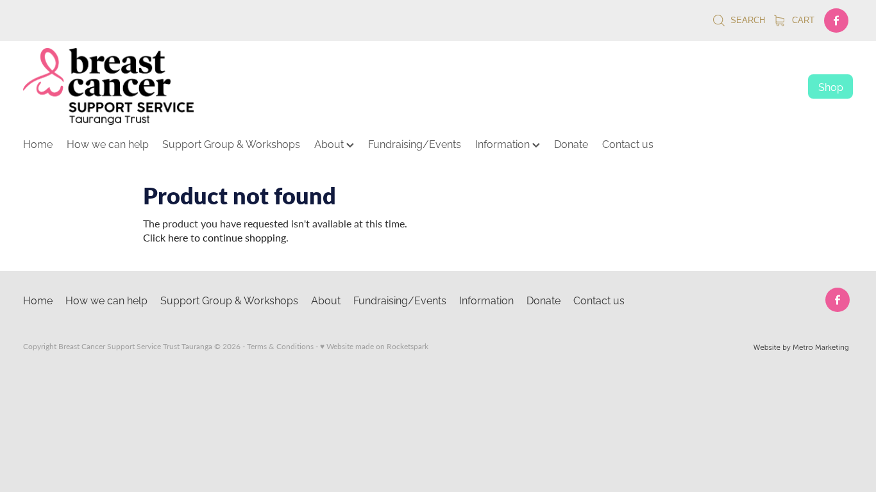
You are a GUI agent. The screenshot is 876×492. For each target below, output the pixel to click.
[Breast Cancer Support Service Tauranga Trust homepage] (402, 86)
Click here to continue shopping (214, 237)
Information (503, 143)
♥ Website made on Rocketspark (374, 346)
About (330, 143)
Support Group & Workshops (231, 143)
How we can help (108, 143)
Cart (801, 20)
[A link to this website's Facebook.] (836, 20)
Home (38, 143)
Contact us (627, 143)
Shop (830, 86)
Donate (571, 143)
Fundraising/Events (414, 143)
